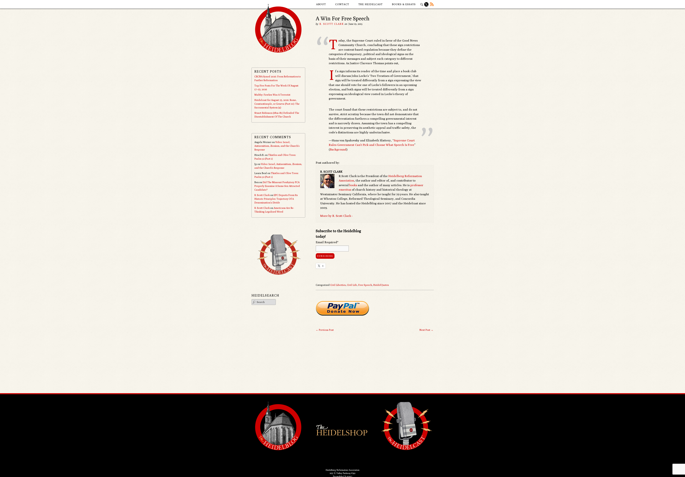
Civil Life (352, 285)
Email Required (327, 242)
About (321, 4)
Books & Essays (404, 4)
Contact (342, 4)
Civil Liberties (338, 285)
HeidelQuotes (381, 285)
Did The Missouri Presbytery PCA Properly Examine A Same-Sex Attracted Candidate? (277, 186)
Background (338, 149)
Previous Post (325, 329)
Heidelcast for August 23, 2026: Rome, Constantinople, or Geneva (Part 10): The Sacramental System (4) (277, 104)
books (353, 185)
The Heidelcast (370, 4)
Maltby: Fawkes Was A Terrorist (272, 94)
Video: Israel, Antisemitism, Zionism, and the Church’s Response (277, 146)
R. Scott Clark (331, 23)
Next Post (426, 329)
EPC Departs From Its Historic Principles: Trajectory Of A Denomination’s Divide (276, 199)
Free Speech (365, 285)
